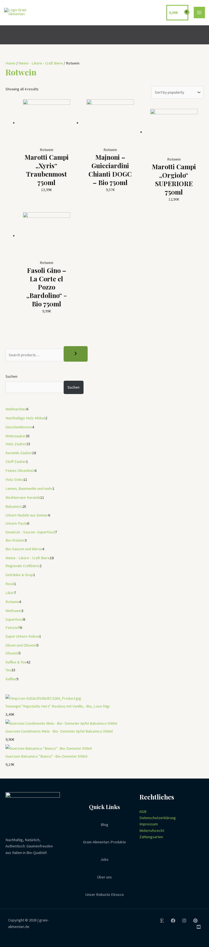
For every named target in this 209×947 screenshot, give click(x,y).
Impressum (148, 824)
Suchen (11, 376)
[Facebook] (173, 920)
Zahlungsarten (151, 836)
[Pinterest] (195, 920)
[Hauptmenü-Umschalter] (199, 12)
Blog (104, 824)
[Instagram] (184, 920)
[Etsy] (162, 920)
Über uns (104, 877)
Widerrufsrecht (151, 830)
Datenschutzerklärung (157, 817)
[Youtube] (198, 927)
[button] (202, 35)
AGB (142, 811)
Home (10, 63)
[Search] (76, 354)
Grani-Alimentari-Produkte (104, 842)
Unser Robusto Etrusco (104, 894)
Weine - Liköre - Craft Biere (41, 63)
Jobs (104, 859)
